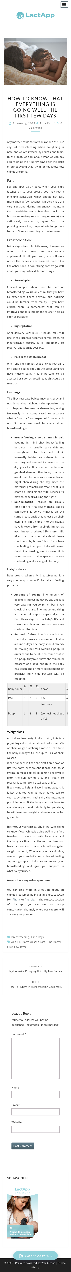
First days (37, 937)
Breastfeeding (20, 937)
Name (16, 1087)
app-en (16, 942)
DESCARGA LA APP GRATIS (38, 1255)
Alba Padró (48, 123)
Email (16, 1105)
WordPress (48, 1263)
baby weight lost (34, 942)
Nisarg (35, 1267)
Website (16, 1122)
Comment (18, 1034)
